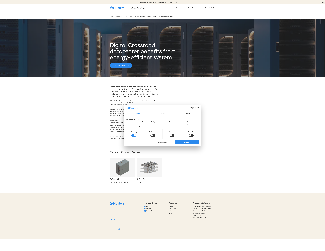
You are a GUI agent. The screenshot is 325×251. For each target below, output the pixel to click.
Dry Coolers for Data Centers (201, 220)
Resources (119, 16)
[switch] (152, 135)
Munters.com (114, 229)
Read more (173, 2)
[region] (323, 2)
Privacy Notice (188, 229)
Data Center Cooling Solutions (202, 206)
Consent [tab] (137, 113)
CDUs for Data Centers (199, 215)
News (170, 213)
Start (111, 16)
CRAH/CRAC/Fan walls (200, 218)
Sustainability (150, 211)
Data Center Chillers (199, 213)
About (148, 206)
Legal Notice (212, 229)
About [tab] (188, 113)
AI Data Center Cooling (199, 211)
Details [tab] (162, 113)
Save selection (162, 142)
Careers (148, 208)
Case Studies (128, 16)
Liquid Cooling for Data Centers (202, 208)
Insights (171, 211)
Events (171, 206)
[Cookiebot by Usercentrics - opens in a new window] (191, 108)
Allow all (186, 142)
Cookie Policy (200, 229)
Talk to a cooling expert (119, 65)
